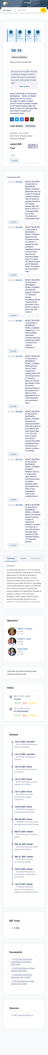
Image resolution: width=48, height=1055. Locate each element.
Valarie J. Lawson (24, 629)
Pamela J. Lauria (24, 639)
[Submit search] (43, 10)
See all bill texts (31, 146)
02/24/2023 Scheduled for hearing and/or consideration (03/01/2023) (21, 961)
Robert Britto (22, 649)
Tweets (23, 558)
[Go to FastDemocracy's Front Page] (4, 4)
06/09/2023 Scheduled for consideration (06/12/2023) (21, 976)
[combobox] (8, 10)
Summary (11, 558)
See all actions (30, 126)
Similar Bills (36, 558)
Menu (29, 3)
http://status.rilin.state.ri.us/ (23, 1015)
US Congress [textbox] (8, 10)
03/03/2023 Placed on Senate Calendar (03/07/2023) (23, 969)
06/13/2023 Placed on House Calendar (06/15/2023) (22, 982)
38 (14, 155)
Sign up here (24, 86)
